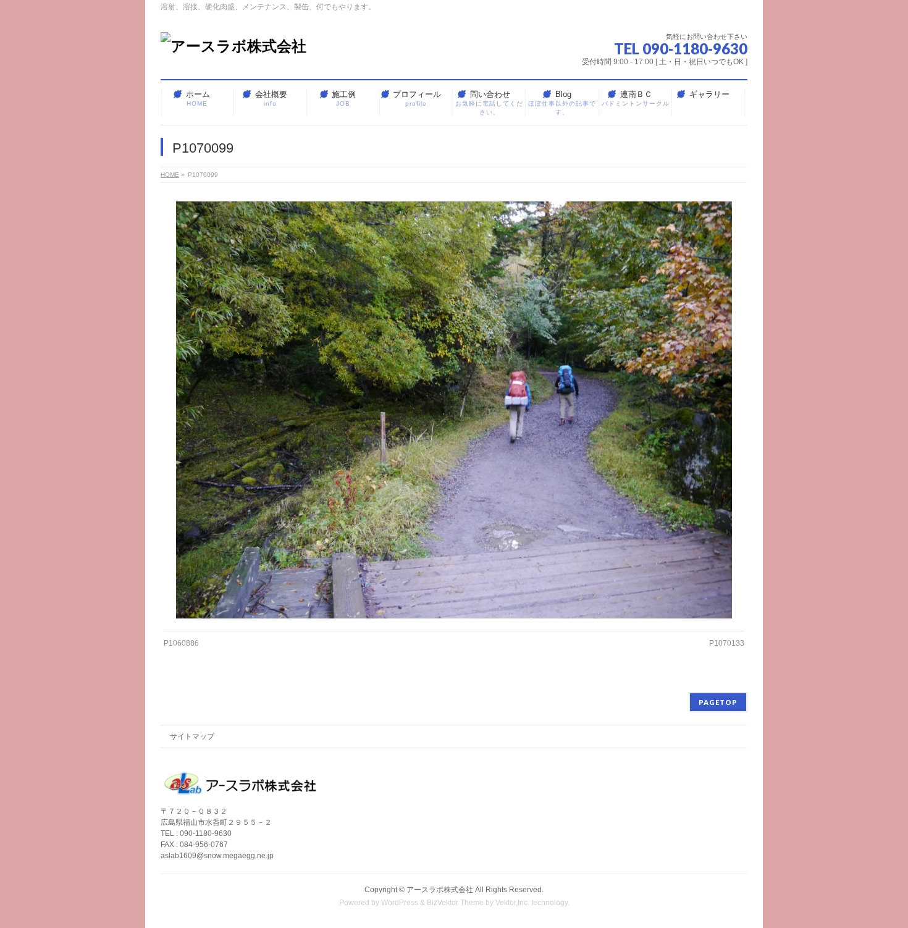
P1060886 (181, 643)
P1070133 (726, 643)
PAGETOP (718, 702)
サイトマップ (192, 736)
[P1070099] (454, 409)
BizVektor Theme (455, 902)
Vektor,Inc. (512, 902)
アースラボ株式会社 (439, 889)
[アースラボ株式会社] (233, 46)
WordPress (399, 902)
